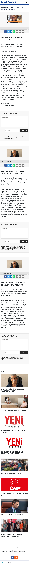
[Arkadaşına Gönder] (17, 31)
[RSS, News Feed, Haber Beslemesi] (16, 557)
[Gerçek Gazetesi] (8, 2)
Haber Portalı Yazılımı (9, 562)
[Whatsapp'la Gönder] (14, 31)
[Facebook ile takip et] (12, 557)
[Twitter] (8, 31)
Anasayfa (4, 551)
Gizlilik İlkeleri (22, 551)
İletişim (15, 551)
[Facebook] (5, 31)
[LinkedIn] (11, 31)
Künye (10, 551)
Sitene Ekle (14, 553)
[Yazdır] (20, 31)
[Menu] (26, 2)
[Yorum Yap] (23, 31)
